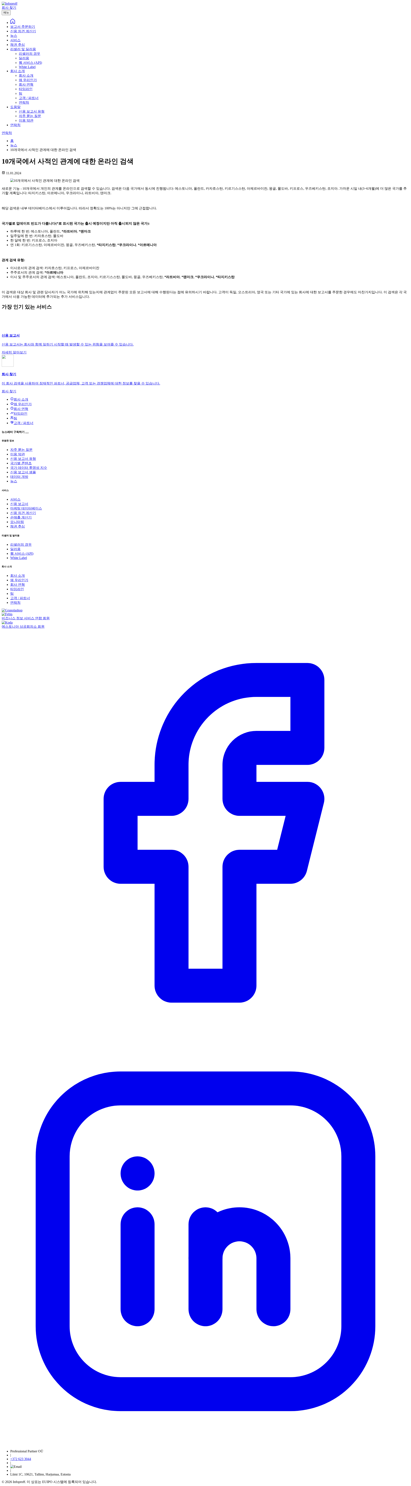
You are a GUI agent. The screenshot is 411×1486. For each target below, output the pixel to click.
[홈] (12, 22)
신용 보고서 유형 (23, 459)
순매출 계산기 (21, 517)
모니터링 (17, 522)
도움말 (15, 107)
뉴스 (13, 35)
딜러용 (15, 549)
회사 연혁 (17, 584)
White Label (18, 558)
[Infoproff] (9, 3)
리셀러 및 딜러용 (23, 49)
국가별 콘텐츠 (21, 463)
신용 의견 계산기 (23, 31)
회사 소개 (17, 71)
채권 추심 (17, 44)
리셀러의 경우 (21, 544)
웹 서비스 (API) (21, 553)
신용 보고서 (19, 504)
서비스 (15, 40)
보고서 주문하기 (22, 26)
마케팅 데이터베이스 (26, 508)
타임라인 (17, 589)
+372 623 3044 (20, 1459)
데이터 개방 (19, 476)
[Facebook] (205, 1035)
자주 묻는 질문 (21, 450)
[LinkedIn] (205, 1444)
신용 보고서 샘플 (23, 472)
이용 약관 (17, 454)
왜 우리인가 (19, 580)
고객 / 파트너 (20, 598)
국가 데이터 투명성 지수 (28, 467)
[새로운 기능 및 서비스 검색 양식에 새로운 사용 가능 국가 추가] (27, 433)
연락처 (15, 125)
